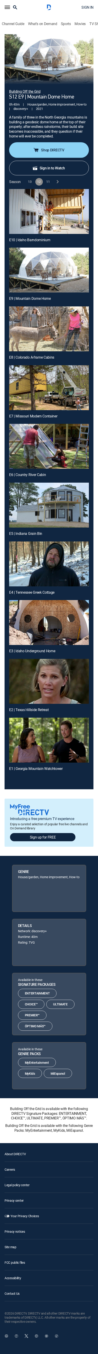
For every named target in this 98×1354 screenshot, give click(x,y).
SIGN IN (87, 7)
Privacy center (14, 1200)
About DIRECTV (15, 1154)
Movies (80, 23)
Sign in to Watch (52, 168)
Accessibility (13, 1278)
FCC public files (15, 1262)
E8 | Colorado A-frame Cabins (31, 357)
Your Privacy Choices (24, 1216)
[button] (7, 7)
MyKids (30, 1073)
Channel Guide (13, 23)
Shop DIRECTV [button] (52, 150)
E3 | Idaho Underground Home (32, 650)
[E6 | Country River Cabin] (49, 446)
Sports (66, 23)
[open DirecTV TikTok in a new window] (56, 1336)
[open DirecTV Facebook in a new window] (16, 1336)
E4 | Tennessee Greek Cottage (31, 592)
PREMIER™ (32, 1015)
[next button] (57, 182)
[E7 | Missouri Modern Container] (49, 387)
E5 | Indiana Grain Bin (25, 533)
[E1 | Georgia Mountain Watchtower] (49, 740)
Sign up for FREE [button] (43, 837)
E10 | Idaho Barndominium (29, 239)
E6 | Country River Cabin (27, 474)
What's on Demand (42, 23)
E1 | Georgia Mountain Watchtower (36, 768)
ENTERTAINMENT (37, 993)
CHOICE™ (31, 1004)
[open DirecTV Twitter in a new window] (26, 1336)
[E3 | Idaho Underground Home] (49, 622)
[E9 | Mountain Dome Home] (49, 270)
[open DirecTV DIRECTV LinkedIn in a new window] (6, 1336)
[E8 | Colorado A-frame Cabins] (49, 328)
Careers (10, 1169)
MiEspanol (58, 1073)
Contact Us (12, 1293)
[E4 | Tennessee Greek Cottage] (49, 563)
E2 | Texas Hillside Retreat (29, 709)
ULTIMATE (60, 1004)
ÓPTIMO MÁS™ (35, 1026)
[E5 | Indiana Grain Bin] (49, 505)
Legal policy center (17, 1185)
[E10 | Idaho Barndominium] (49, 211)
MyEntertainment (37, 1062)
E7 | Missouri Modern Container (33, 416)
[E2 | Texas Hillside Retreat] (49, 681)
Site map (10, 1247)
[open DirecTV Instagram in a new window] (36, 1336)
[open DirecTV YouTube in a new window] (46, 1336)
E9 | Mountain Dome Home (30, 298)
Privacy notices (15, 1231)
